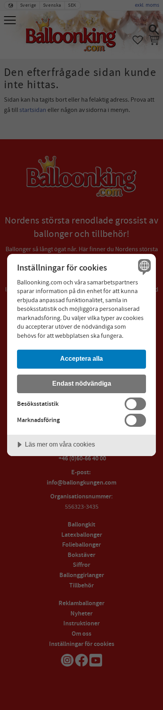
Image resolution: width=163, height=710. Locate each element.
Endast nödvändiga (81, 383)
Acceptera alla (81, 358)
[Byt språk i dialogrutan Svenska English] (143, 266)
